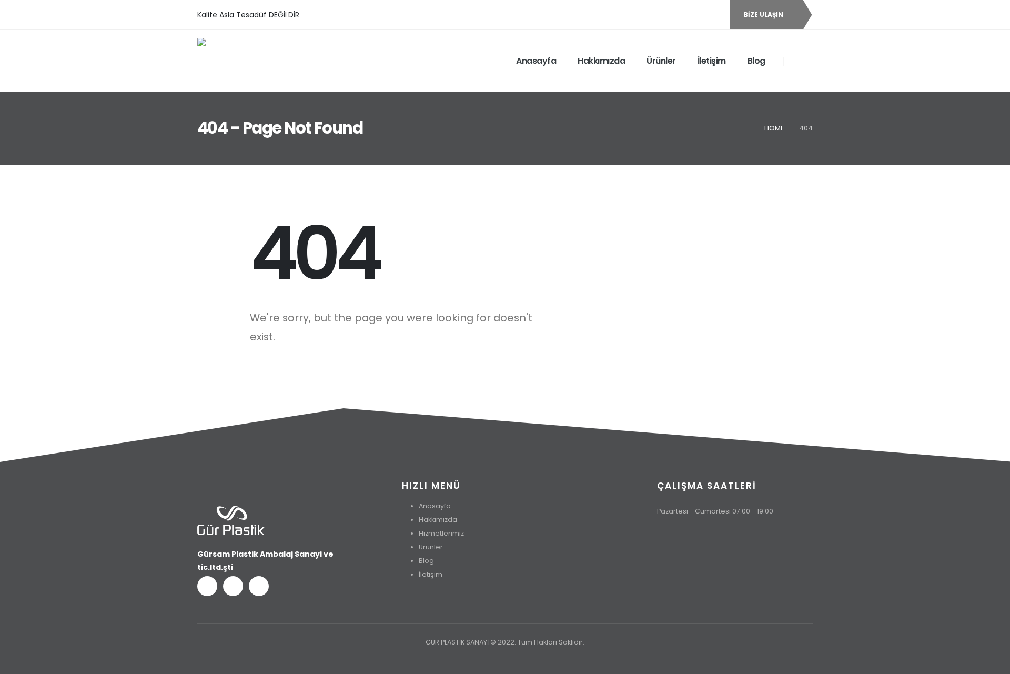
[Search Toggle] (798, 60)
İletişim (712, 61)
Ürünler (661, 61)
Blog (756, 61)
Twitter (233, 586)
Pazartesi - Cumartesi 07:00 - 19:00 (715, 511)
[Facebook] (678, 14)
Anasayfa (536, 61)
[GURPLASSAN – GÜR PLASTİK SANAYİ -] (249, 61)
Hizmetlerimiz (441, 533)
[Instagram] (713, 14)
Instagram (259, 586)
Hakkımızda (601, 61)
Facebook (207, 586)
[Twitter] (696, 14)
